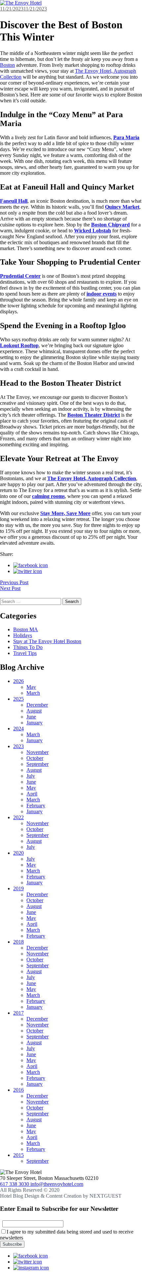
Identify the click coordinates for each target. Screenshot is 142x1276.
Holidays (22, 635)
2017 (18, 1013)
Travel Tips (25, 653)
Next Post (10, 588)
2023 (18, 746)
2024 (18, 728)
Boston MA (25, 629)
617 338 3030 (15, 1184)
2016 (18, 1090)
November (37, 752)
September (37, 764)
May (31, 687)
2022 (18, 817)
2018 (18, 942)
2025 (18, 699)
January (34, 722)
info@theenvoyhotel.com (56, 1184)
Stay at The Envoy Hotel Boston (47, 641)
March (33, 693)
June (31, 716)
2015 (18, 1155)
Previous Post (14, 582)
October (34, 758)
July (30, 776)
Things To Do (28, 647)
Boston (7, 65)
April (31, 793)
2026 (18, 681)
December (37, 705)
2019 (18, 888)
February (35, 805)
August (34, 711)
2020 (18, 853)
